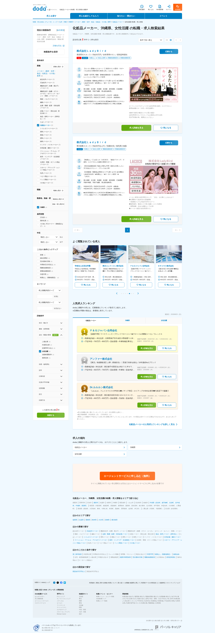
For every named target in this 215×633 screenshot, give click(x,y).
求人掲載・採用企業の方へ (172, 620)
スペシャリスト (61, 607)
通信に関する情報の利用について (106, 583)
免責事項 (162, 583)
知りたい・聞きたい (126, 16)
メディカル (60, 601)
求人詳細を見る (136, 128)
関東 (80, 601)
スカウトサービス (40, 603)
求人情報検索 (39, 598)
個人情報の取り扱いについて (51, 628)
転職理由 (154, 601)
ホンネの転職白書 (141, 603)
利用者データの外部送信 (148, 583)
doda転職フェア (101, 598)
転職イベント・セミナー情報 (105, 596)
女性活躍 (78, 454)
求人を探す (51, 16)
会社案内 (149, 620)
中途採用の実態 (169, 601)
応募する (168, 51)
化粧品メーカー (117, 22)
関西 (80, 607)
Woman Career (61, 614)
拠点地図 (157, 620)
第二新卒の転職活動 (174, 598)
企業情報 (158, 603)
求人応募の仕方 (131, 598)
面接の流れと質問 (142, 598)
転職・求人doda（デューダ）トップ (45, 22)
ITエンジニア (61, 596)
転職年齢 (160, 601)
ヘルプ (178, 583)
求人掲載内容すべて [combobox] (46, 290)
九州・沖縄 (63, 22)
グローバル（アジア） (64, 612)
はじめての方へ (39, 596)
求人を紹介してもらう (89, 16)
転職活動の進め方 (127, 596)
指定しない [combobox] (45, 237)
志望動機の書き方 (164, 596)
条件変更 (60, 30)
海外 (80, 614)
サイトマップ (170, 583)
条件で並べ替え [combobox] (146, 40)
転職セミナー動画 (101, 601)
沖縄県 (70, 22)
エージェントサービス (42, 601)
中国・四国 (82, 609)
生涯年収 (147, 601)
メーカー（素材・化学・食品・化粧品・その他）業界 (93, 22)
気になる (167, 128)
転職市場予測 (131, 603)
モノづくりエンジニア (64, 598)
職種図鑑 (151, 603)
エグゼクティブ (61, 609)
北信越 (81, 605)
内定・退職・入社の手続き (158, 598)
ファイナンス (61, 605)
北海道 (81, 596)
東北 (80, 598)
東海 (80, 603)
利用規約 (92, 583)
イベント (163, 16)
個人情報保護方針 (47, 630)
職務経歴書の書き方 (152, 596)
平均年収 (140, 601)
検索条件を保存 (51, 52)
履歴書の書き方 (139, 596)
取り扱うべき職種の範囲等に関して (129, 583)
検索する (50, 415)
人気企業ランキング (130, 601)
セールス (59, 603)
